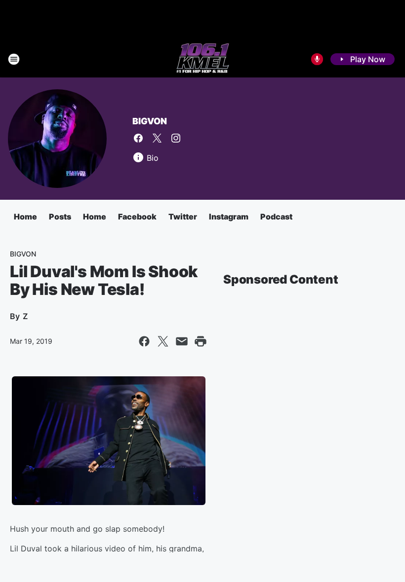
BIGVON (149, 121)
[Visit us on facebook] (138, 138)
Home (25, 216)
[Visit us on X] (157, 138)
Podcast (276, 216)
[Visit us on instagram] (176, 138)
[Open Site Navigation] (14, 59)
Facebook (137, 216)
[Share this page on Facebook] (144, 341)
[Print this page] (200, 341)
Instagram (228, 216)
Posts (60, 216)
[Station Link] (202, 59)
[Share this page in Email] (182, 341)
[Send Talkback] (317, 59)
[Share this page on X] (163, 341)
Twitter (182, 216)
